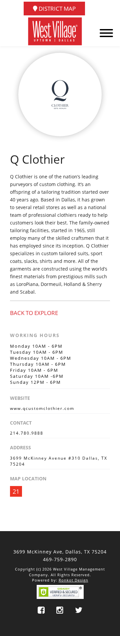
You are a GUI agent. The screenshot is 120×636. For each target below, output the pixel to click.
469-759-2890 (60, 559)
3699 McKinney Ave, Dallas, (60, 551)
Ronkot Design (73, 580)
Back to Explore (34, 313)
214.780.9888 (26, 433)
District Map (56, 8)
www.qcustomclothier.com (42, 408)
